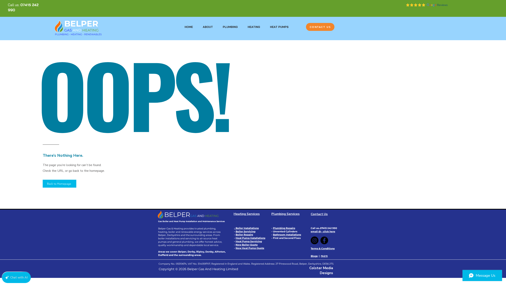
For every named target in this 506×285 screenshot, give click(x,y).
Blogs (314, 256)
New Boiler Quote (247, 244)
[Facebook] (324, 240)
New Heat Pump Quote (250, 248)
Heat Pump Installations (250, 238)
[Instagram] (314, 240)
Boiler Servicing (245, 231)
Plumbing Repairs (284, 228)
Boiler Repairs (244, 234)
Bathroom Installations (287, 234)
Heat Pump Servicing (249, 241)
